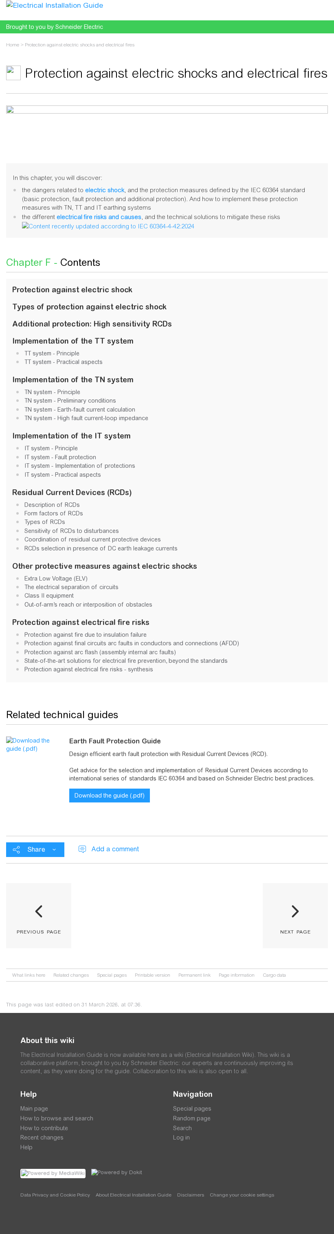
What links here (28, 975)
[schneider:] (44, 1217)
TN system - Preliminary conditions (70, 400)
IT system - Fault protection (60, 457)
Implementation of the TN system (73, 379)
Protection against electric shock (72, 289)
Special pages (112, 975)
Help (26, 1147)
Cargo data (274, 975)
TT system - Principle (51, 353)
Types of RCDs (44, 522)
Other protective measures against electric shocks (104, 566)
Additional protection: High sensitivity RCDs (92, 324)
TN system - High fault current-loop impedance (86, 418)
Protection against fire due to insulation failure (85, 634)
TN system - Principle (52, 392)
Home (12, 45)
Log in (181, 1137)
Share (36, 849)
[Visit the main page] (54, 5)
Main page (34, 1108)
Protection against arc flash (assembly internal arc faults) (100, 652)
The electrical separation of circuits (71, 587)
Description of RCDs (52, 505)
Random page (192, 1118)
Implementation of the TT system (73, 341)
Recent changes (42, 1137)
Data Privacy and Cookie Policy (55, 1195)
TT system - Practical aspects (63, 362)
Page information (237, 975)
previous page (39, 931)
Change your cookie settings (242, 1195)
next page (295, 931)
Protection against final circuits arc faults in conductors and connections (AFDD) (131, 643)
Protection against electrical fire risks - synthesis (88, 669)
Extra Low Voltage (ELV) (56, 578)
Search (182, 1128)
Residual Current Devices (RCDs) (72, 492)
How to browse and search (56, 1118)
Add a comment (115, 849)
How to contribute (44, 1128)
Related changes (71, 975)
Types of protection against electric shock (89, 306)
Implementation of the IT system (71, 436)
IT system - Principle (51, 448)
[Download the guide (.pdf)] (34, 744)
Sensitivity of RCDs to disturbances (71, 531)
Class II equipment (49, 595)
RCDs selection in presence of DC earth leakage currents (101, 548)
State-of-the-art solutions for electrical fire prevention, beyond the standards (126, 661)
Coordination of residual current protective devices (92, 539)
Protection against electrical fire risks (80, 622)
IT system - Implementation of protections (79, 465)
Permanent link (194, 975)
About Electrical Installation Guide (133, 1195)
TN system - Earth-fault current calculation (79, 409)
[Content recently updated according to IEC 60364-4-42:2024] (108, 225)
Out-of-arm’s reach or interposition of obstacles (88, 604)
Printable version (152, 975)
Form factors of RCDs (53, 513)
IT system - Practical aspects (62, 474)
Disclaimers (190, 1195)
